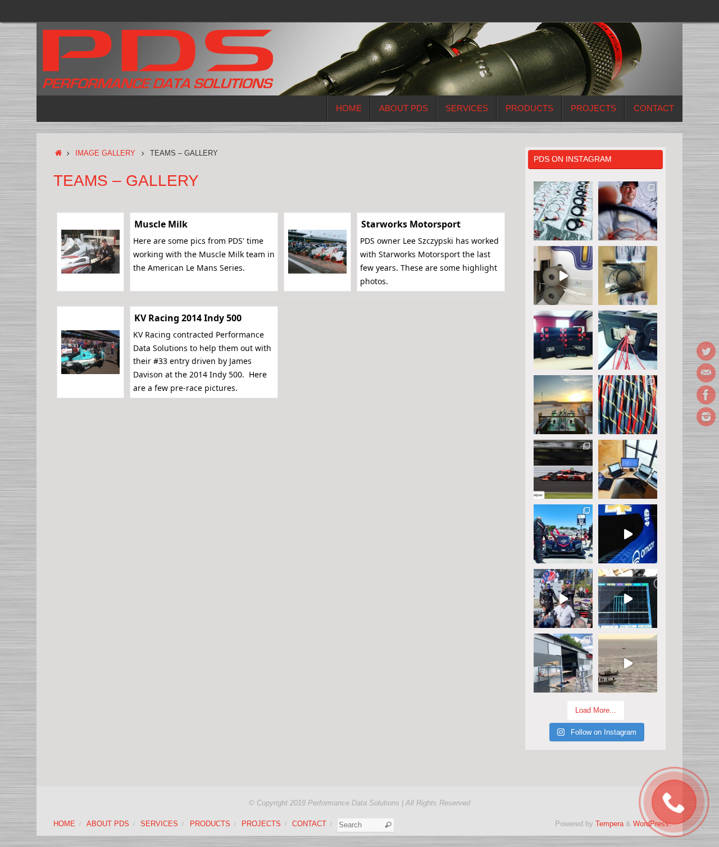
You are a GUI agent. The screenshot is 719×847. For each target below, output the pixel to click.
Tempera (609, 824)
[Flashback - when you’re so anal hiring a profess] (563, 663)
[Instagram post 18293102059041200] (563, 598)
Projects (261, 824)
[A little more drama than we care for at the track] (563, 469)
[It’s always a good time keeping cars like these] (563, 404)
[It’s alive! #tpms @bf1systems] (627, 598)
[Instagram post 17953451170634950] (627, 663)
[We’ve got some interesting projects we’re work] (563, 340)
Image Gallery (105, 153)
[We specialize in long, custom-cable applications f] (627, 404)
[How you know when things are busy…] (627, 469)
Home (64, 824)
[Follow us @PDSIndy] (706, 351)
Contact (309, 824)
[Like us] (706, 394)
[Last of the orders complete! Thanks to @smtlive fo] (563, 210)
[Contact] (706, 372)
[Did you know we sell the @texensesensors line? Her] (627, 275)
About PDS (108, 824)
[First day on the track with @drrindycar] (627, 533)
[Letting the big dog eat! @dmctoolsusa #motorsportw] (627, 340)
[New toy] (563, 275)
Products (210, 824)
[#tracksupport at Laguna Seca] (563, 533)
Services (159, 824)
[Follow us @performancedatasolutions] (706, 416)
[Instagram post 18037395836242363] (627, 210)
